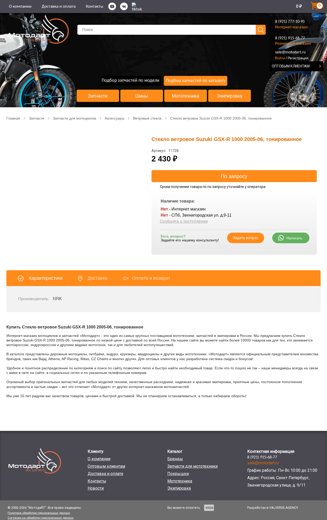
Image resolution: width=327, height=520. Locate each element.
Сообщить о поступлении (184, 221)
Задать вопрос (245, 238)
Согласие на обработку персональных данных (41, 517)
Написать (294, 238)
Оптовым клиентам (106, 466)
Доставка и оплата (59, 6)
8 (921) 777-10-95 (290, 22)
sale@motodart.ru (290, 52)
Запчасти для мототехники (192, 466)
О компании (20, 6)
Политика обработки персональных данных (39, 513)
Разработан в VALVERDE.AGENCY (272, 508)
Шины (141, 96)
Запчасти (98, 96)
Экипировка (229, 96)
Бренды (175, 458)
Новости (96, 488)
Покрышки (178, 473)
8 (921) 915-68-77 (290, 38)
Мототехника (185, 96)
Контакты (94, 6)
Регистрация (298, 58)
